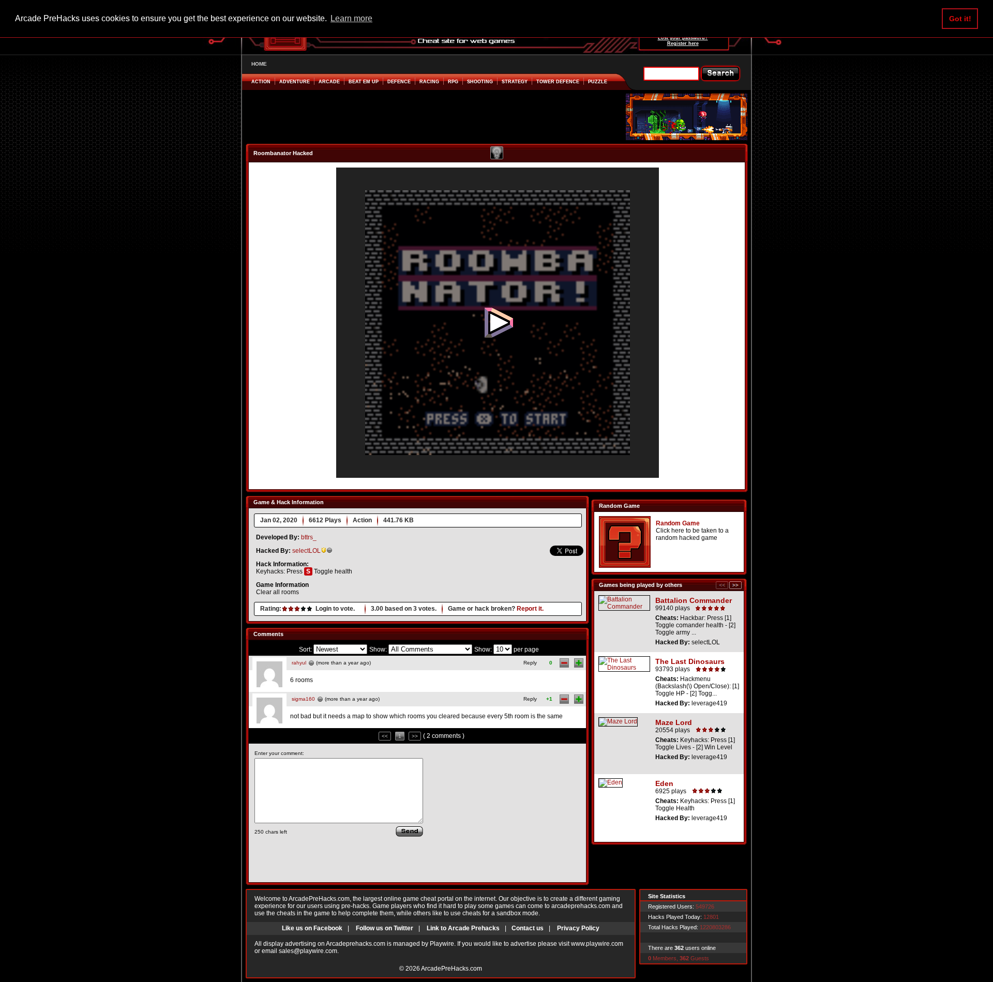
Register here (683, 43)
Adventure (294, 81)
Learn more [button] (351, 18)
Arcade (329, 81)
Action (260, 81)
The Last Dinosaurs (690, 661)
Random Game (678, 523)
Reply (530, 663)
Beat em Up (364, 81)
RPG (453, 81)
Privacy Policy (578, 928)
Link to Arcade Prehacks (463, 928)
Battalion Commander (693, 600)
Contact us (527, 928)
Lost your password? (683, 37)
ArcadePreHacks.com (451, 968)
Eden (664, 783)
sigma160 (303, 699)
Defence (399, 81)
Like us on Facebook (312, 928)
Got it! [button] (960, 18)
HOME (259, 64)
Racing (429, 81)
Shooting (480, 81)
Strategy (515, 81)
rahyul (299, 663)
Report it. (530, 608)
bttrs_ (309, 537)
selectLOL (306, 550)
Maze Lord (673, 722)
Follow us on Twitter (384, 928)
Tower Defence (557, 81)
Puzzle (597, 81)
